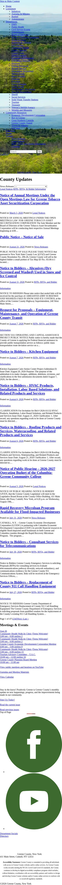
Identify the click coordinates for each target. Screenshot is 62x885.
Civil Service (17, 45)
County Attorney (19, 50)
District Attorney (19, 55)
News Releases (18, 138)
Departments (11, 21)
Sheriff (15, 94)
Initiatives (16, 11)
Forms (9, 133)
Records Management (21, 92)
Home (8, 6)
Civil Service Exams (21, 29)
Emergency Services (21, 60)
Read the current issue (10, 704)
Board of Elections (20, 34)
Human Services (19, 68)
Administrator (18, 19)
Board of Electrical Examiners (25, 37)
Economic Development (23, 58)
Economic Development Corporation (28, 115)
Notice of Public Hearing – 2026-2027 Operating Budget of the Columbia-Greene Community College (27, 472)
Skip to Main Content (10, 1)
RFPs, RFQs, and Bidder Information (29, 144)
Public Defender (19, 84)
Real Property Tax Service (23, 89)
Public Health (18, 27)
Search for (4, 151)
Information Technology (23, 71)
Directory (4, 154)
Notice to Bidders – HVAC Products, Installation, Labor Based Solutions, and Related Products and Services (29, 389)
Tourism (15, 102)
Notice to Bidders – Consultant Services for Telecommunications (29, 544)
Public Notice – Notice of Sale (22, 237)
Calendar (16, 146)
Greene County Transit (22, 123)
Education (10, 131)
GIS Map (16, 128)
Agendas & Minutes (21, 14)
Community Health (20, 47)
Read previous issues (9, 709)
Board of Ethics (19, 40)
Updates (9, 136)
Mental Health (18, 73)
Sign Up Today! (7, 700)
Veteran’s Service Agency (23, 107)
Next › (20, 619)
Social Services (18, 97)
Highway (16, 63)
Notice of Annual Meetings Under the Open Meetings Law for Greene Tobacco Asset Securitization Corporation (30, 199)
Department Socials (9, 833)
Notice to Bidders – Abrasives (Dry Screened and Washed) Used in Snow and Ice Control (30, 272)
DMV (14, 24)
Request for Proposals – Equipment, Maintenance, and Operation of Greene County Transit (29, 313)
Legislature (11, 9)
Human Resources (20, 66)
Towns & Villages (20, 125)
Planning (16, 79)
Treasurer (16, 105)
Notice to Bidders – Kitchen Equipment (29, 351)
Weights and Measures (22, 110)
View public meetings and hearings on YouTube (22, 667)
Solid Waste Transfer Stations (25, 99)
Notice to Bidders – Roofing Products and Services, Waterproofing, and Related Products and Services (30, 431)
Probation (16, 81)
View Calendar (7, 677)
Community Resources (16, 112)
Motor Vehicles (18, 76)
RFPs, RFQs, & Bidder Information (29, 189)
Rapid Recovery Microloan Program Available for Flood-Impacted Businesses (30, 510)
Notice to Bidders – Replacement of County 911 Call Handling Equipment (28, 584)
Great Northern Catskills (23, 120)
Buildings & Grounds (21, 42)
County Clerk (18, 53)
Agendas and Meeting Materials (14, 672)
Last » (26, 619)
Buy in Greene (18, 118)
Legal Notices (18, 141)
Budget (15, 16)
